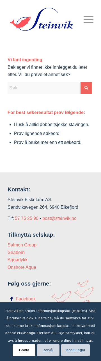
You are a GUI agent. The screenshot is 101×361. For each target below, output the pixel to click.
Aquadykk (17, 259)
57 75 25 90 (26, 218)
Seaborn (16, 252)
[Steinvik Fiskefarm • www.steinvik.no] (42, 19)
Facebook (26, 298)
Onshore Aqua (22, 267)
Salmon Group (22, 245)
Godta (24, 350)
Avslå (48, 350)
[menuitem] (85, 19)
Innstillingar (76, 350)
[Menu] (85, 19)
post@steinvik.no (59, 218)
